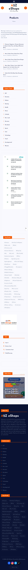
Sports (6, 128)
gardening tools (15, 258)
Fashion (6, 100)
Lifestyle (7, 114)
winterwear (18, 305)
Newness (7, 121)
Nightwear (7, 280)
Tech (6, 131)
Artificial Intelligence (17, 242)
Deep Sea (19, 250)
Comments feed (9, 349)
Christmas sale (8, 248)
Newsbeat (7, 124)
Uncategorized (8, 142)
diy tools (12, 253)
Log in (6, 342)
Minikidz (7, 277)
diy (6, 253)
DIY (6, 93)
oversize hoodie (8, 283)
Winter (14, 302)
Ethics (18, 256)
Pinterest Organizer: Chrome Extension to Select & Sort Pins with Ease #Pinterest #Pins (13, 46)
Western (7, 145)
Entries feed (8, 346)
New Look (7, 117)
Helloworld (7, 396)
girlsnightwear (8, 261)
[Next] (24, 373)
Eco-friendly (20, 253)
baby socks (7, 245)
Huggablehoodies (9, 267)
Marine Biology (8, 269)
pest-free (7, 288)
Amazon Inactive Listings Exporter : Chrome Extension (12, 391)
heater (15, 264)
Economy (7, 96)
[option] (14, 388)
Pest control (15, 288)
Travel (6, 138)
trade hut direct (17, 296)
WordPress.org (8, 353)
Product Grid (8, 291)
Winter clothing (8, 305)
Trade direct (8, 296)
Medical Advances (9, 272)
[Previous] (21, 373)
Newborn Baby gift (17, 277)
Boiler (15, 245)
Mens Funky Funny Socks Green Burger (14, 59)
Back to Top (14, 567)
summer (16, 291)
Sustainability (8, 294)
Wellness (7, 302)
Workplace (7, 307)
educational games (9, 256)
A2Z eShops (10, 416)
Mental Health (8, 275)
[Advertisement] (12, 219)
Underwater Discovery (10, 299)
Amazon (7, 242)
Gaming (7, 103)
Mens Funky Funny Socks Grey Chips (14, 53)
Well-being (21, 299)
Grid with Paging (19, 261)
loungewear (19, 267)
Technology (7, 135)
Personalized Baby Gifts (10, 286)
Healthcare (7, 264)
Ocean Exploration (17, 280)
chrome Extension (9, 250)
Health (6, 107)
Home (14, 21)
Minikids (17, 275)
